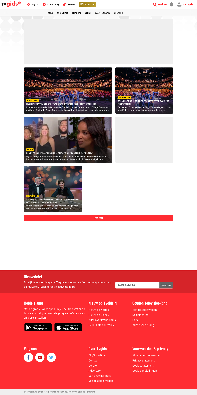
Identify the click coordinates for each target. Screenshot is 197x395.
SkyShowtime (97, 355)
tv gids (50, 12)
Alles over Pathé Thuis (102, 320)
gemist (88, 12)
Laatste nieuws (102, 12)
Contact (93, 361)
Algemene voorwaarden (146, 355)
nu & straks (62, 12)
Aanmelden (166, 285)
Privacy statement (143, 361)
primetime (76, 12)
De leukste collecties (101, 325)
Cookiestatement (143, 366)
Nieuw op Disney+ (99, 315)
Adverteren (95, 371)
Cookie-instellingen (144, 371)
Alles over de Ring (143, 325)
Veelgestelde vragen (144, 310)
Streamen (118, 12)
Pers (135, 320)
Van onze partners (99, 376)
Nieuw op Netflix (98, 310)
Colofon (93, 366)
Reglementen (140, 315)
